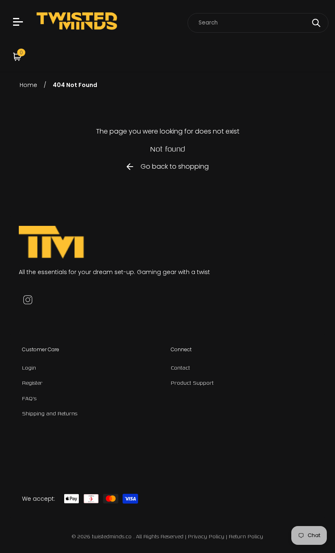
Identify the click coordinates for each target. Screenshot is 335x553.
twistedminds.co (112, 536)
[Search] (316, 23)
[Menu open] (19, 23)
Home (28, 85)
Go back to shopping (175, 166)
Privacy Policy (206, 536)
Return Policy (246, 536)
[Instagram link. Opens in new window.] (28, 300)
